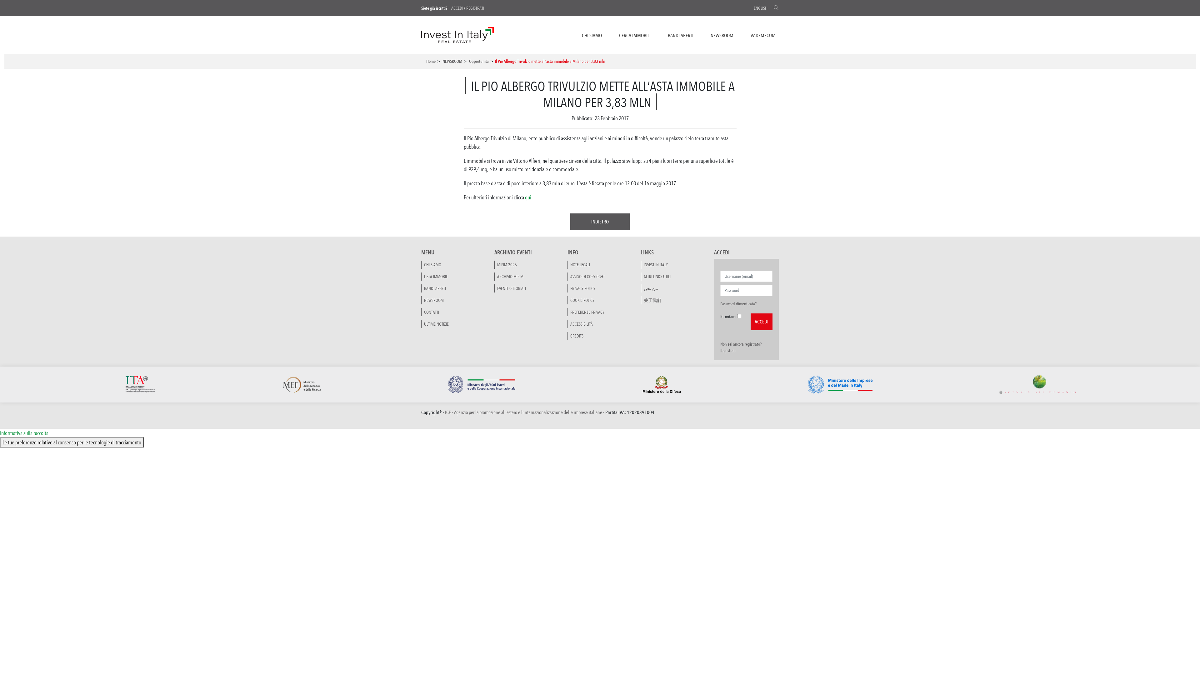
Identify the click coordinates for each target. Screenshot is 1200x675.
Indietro (600, 222)
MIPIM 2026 (507, 265)
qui (528, 197)
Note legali (580, 265)
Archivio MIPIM (510, 276)
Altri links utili (657, 276)
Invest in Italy (656, 265)
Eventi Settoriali (511, 288)
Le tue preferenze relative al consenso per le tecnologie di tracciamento (71, 442)
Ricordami (728, 316)
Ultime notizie (436, 324)
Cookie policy (582, 300)
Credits (576, 336)
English (761, 8)
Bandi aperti (680, 35)
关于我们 (652, 300)
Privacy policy (582, 288)
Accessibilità (581, 324)
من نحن (651, 288)
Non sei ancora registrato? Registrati (741, 347)
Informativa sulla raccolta (24, 432)
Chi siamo (592, 35)
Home (431, 61)
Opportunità (479, 61)
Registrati (475, 8)
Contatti (431, 312)
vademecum (763, 35)
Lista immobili (436, 276)
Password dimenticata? (738, 304)
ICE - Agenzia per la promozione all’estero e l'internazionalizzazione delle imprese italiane (523, 412)
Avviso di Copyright (587, 276)
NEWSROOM (722, 35)
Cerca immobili (635, 35)
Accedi (457, 8)
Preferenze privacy (587, 312)
